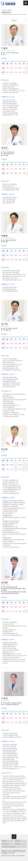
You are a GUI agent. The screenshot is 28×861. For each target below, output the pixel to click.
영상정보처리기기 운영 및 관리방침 (8, 846)
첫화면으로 (4, 840)
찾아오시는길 (17, 843)
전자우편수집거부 (5, 843)
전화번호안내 (17, 840)
